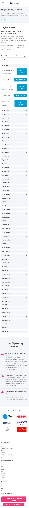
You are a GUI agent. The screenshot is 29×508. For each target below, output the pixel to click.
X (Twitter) (3, 478)
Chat (2, 490)
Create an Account (5, 444)
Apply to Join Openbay (5, 464)
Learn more (3, 462)
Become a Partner (4, 485)
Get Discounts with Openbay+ (7, 448)
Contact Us (3, 483)
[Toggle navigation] (2, 3)
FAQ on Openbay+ (5, 457)
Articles (2, 450)
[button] (14, 65)
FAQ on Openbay (4, 456)
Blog (2, 471)
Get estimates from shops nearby (14, 499)
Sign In (2, 446)
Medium (3, 477)
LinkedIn (3, 475)
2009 (4, 59)
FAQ (2, 466)
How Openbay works (7, 20)
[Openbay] (14, 3)
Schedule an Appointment (13, 504)
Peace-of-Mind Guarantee (6, 454)
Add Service (22, 71)
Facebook (3, 473)
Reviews (3, 452)
